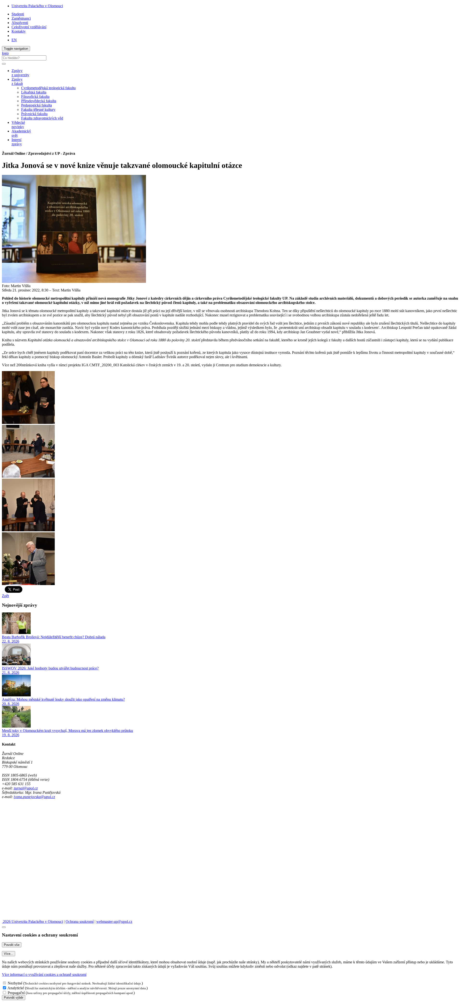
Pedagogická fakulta (36, 105)
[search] (4, 64)
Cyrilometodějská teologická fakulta (48, 88)
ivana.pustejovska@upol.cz (34, 797)
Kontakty (19, 31)
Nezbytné (15, 983)
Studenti (18, 14)
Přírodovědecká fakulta (38, 101)
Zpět (5, 596)
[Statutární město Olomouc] (13, 917)
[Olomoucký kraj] (18, 904)
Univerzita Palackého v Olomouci (37, 6)
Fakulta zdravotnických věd (42, 118)
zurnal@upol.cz (26, 788)
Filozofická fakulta (35, 97)
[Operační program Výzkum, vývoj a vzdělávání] (29, 879)
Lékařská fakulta (33, 92)
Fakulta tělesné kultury (38, 109)
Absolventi (20, 23)
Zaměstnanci (21, 18)
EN (14, 40)
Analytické (15, 988)
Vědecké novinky (18, 124)
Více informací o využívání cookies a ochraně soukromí (44, 974)
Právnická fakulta (34, 114)
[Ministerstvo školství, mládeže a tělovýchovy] (10, 892)
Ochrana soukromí (80, 921)
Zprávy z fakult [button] (17, 81)
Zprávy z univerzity (20, 73)
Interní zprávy (17, 142)
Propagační (16, 993)
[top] (4, 927)
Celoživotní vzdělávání (29, 27)
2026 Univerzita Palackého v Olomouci (32, 921)
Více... (8, 953)
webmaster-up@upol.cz (114, 921)
